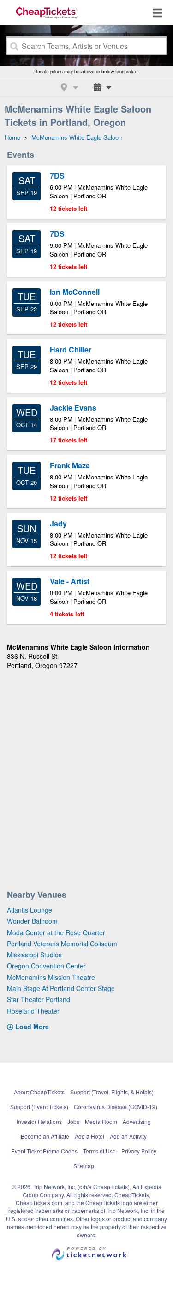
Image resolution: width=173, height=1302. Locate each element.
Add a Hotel (89, 1136)
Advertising (137, 1121)
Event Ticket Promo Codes (44, 1151)
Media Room (101, 1121)
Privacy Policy (138, 1151)
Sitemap (83, 1166)
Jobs (73, 1121)
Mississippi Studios (34, 954)
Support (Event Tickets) (39, 1107)
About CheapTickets (39, 1092)
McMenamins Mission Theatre (51, 977)
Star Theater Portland (38, 999)
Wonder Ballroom (32, 921)
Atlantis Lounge (29, 909)
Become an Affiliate (45, 1136)
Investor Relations (39, 1121)
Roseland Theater (33, 1010)
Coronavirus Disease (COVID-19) (115, 1107)
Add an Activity (128, 1136)
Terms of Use (99, 1151)
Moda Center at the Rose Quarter (56, 932)
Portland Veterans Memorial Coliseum (62, 943)
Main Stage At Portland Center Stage (61, 988)
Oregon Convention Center (46, 965)
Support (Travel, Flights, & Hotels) (112, 1092)
